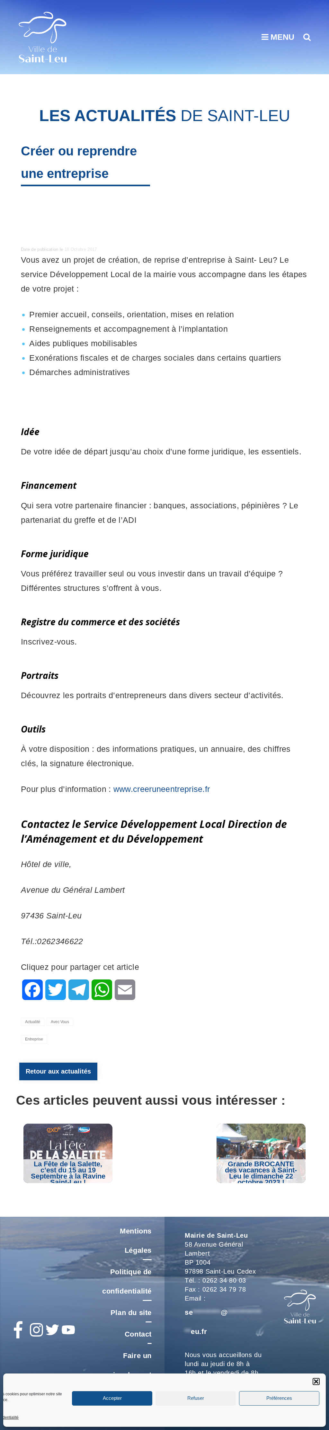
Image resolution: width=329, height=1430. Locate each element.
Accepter (112, 1398)
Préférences (279, 1398)
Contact (138, 1334)
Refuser (195, 1398)
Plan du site (131, 1313)
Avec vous (60, 1022)
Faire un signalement (130, 1365)
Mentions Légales (136, 1240)
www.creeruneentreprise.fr (161, 789)
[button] (316, 1381)
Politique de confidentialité (127, 1281)
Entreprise (34, 1039)
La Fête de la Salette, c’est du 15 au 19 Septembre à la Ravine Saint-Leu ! (68, 1173)
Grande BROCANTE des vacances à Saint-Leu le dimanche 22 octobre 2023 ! (261, 1173)
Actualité (32, 1022)
